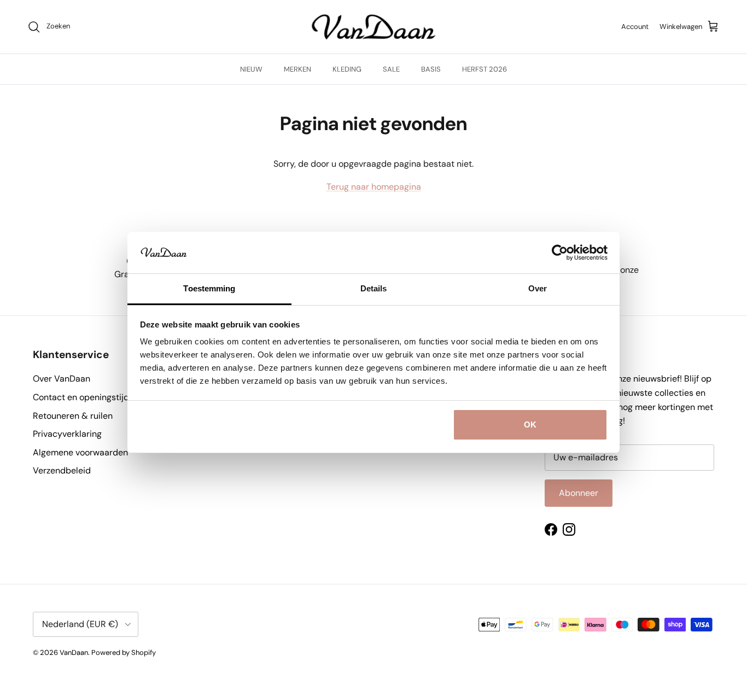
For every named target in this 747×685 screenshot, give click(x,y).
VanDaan (74, 652)
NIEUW (251, 69)
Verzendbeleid (62, 470)
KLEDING (346, 69)
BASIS (431, 69)
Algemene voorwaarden (80, 452)
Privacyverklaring (67, 434)
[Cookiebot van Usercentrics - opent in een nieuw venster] (560, 252)
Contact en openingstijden (86, 397)
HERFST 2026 (484, 69)
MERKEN (297, 69)
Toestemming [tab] (209, 288)
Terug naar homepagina (373, 186)
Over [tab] (537, 288)
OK (530, 424)
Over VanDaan (61, 378)
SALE (391, 69)
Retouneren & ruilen (73, 415)
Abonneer (578, 493)
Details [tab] (373, 288)
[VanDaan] (374, 27)
